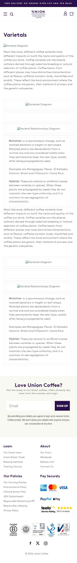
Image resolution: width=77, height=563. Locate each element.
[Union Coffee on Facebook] (30, 543)
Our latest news (12, 452)
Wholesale (45, 457)
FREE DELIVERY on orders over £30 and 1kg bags (38, 3)
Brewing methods (13, 462)
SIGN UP (62, 406)
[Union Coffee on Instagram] (45, 543)
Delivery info (47, 462)
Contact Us (46, 467)
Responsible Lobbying (15, 506)
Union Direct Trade (14, 457)
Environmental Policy (15, 487)
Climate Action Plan (15, 492)
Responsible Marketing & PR (19, 501)
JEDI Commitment (13, 496)
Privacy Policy (11, 510)
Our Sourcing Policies (15, 482)
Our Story (45, 452)
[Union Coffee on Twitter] (37, 543)
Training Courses (13, 467)
